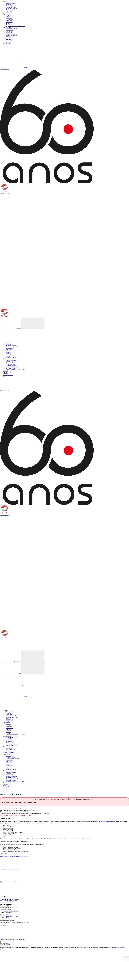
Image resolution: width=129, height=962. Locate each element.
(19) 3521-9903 (3, 925)
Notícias (5, 376)
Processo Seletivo (7, 372)
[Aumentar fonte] (11, 56)
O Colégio (5, 1)
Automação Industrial (11, 345)
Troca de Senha (9, 30)
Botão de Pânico (10, 36)
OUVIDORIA (9, 11)
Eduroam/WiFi (9, 31)
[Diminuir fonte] (34, 56)
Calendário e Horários (11, 360)
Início (1, 790)
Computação (9, 18)
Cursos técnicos (6, 342)
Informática (8, 350)
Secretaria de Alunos (11, 368)
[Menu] (11, 389)
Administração (9, 4)
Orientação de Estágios (11, 364)
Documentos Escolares (11, 363)
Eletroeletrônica (9, 19)
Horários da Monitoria (11, 365)
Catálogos (8, 361)
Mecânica (8, 23)
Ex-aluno (8, 42)
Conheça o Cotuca (10, 3)
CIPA (7, 12)
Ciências (8, 16)
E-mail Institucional (10, 40)
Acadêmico (5, 358)
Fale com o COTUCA (8, 43)
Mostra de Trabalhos (8, 375)
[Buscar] (11, 649)
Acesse (4, 38)
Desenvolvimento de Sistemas (13, 346)
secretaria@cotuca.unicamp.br (11, 900)
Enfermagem (9, 20)
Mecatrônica (9, 353)
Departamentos (6, 14)
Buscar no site (17, 328)
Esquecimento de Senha (11, 28)
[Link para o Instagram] (11, 340)
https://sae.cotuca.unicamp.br (107, 821)
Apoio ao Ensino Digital (11, 35)
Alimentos (8, 15)
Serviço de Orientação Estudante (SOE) (15, 369)
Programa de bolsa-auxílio (12, 367)
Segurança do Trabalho (11, 357)
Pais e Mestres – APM (11, 7)
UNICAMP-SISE (7, 27)
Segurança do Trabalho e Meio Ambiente (15, 26)
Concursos (5, 371)
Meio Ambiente (9, 354)
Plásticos (8, 24)
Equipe (7, 10)
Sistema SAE (9, 39)
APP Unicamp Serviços (11, 34)
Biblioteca (5, 373)
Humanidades (9, 22)
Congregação (9, 5)
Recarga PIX (9, 32)
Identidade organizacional (12, 8)
